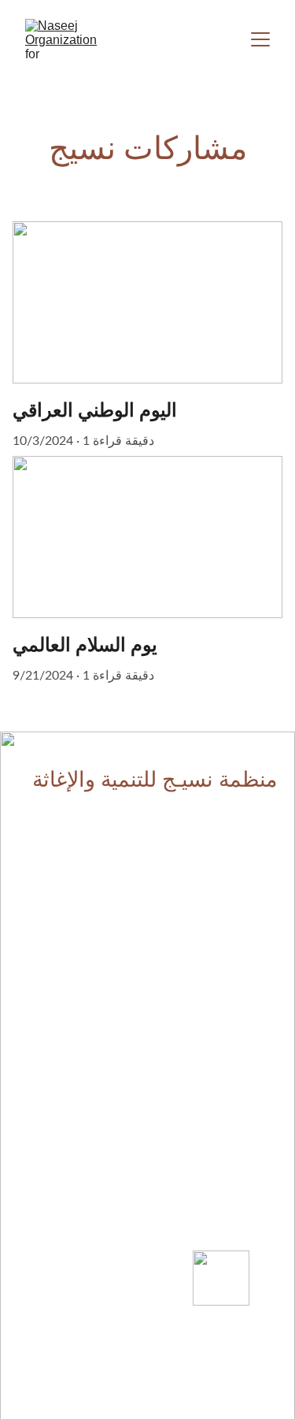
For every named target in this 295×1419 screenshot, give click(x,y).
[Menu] (260, 39)
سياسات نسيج (242, 1000)
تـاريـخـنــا (257, 1032)
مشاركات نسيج (106, 968)
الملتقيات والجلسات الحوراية (80, 934)
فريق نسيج (249, 1063)
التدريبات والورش (102, 897)
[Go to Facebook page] (81, 1195)
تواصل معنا (49, 1407)
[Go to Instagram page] (81, 1233)
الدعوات (122, 1001)
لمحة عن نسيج (241, 969)
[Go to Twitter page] (81, 1263)
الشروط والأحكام (237, 1405)
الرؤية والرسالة (241, 898)
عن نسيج (250, 863)
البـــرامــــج (121, 866)
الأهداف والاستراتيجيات (223, 938)
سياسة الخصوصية (148, 1406)
